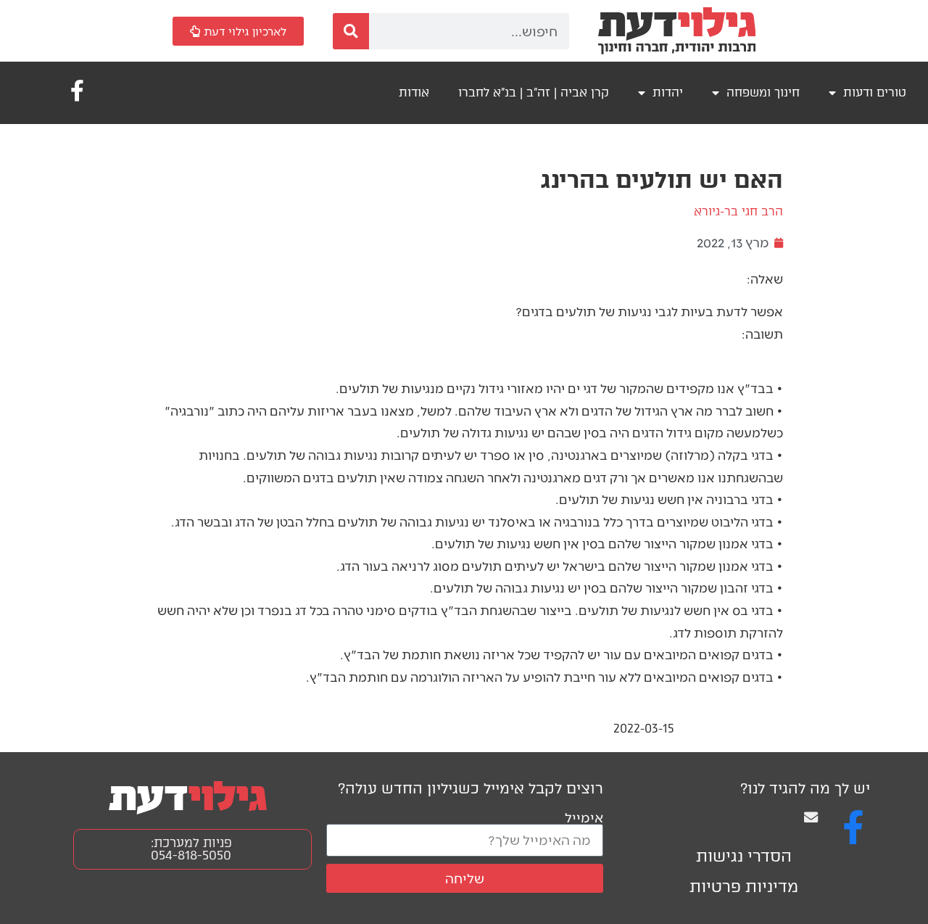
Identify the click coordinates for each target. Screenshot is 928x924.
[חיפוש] (351, 31)
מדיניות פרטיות (743, 886)
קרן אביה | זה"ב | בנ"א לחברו (533, 92)
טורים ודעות (874, 92)
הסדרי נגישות (744, 856)
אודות (414, 92)
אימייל (584, 817)
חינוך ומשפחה (763, 92)
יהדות (667, 92)
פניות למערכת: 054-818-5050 (191, 849)
